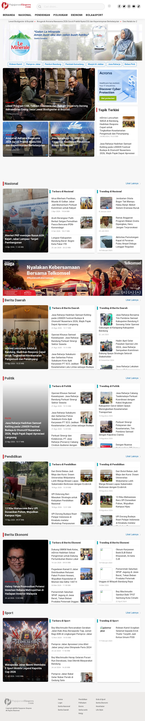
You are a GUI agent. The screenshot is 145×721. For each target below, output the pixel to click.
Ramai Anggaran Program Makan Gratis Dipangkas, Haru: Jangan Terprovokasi (127, 222)
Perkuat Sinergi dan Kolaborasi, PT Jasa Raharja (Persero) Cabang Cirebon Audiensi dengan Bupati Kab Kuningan (64, 443)
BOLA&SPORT (94, 15)
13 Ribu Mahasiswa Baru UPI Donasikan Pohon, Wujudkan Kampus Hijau (126, 501)
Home (60, 699)
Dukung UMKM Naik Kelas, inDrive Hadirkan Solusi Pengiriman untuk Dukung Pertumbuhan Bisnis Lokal (64, 556)
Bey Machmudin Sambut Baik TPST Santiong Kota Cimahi (127, 595)
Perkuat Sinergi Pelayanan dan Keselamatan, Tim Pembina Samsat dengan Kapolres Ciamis (117, 429)
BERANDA (9, 15)
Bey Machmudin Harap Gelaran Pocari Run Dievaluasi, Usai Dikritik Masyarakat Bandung (71, 662)
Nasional (11, 183)
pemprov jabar (33, 64)
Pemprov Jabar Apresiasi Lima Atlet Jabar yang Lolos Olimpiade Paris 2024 (71, 647)
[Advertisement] (72, 171)
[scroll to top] (137, 716)
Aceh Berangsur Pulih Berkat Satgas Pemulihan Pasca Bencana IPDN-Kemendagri (64, 224)
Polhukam (82, 703)
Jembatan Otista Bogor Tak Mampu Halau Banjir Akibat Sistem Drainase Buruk (127, 203)
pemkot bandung (53, 64)
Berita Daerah (15, 300)
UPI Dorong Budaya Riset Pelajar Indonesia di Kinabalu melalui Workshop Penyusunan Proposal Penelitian (64, 521)
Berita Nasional (64, 706)
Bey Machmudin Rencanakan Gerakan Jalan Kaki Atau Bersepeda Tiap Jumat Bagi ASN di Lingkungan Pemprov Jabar (71, 632)
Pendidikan (13, 456)
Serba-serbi (83, 710)
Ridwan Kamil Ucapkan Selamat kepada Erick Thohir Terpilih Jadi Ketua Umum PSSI (127, 632)
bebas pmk (130, 64)
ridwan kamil (15, 64)
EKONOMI (76, 15)
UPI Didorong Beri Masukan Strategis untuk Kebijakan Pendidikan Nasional (64, 501)
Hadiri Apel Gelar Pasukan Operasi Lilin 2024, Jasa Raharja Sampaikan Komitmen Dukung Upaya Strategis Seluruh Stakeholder (118, 348)
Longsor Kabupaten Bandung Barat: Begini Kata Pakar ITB (62, 242)
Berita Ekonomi (16, 534)
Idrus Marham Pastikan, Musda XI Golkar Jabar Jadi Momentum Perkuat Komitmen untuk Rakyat (64, 205)
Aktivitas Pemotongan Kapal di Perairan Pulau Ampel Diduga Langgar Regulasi (127, 242)
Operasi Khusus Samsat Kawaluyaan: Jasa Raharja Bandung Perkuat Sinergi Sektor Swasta (64, 341)
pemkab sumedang (74, 64)
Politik (9, 378)
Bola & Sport (100, 699)
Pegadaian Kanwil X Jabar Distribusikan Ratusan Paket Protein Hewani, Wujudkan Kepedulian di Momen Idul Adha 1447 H (64, 577)
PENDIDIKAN (42, 15)
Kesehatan (100, 706)
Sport (9, 613)
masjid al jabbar (96, 64)
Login (60, 703)
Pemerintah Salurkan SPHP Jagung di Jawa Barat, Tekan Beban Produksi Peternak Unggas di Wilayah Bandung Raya (64, 600)
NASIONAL (24, 15)
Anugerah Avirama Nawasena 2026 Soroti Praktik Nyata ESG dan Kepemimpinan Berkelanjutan (48, 21)
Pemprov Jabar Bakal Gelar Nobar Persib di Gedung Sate (62, 678)
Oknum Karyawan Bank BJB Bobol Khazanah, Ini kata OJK (125, 554)
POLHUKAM (60, 15)
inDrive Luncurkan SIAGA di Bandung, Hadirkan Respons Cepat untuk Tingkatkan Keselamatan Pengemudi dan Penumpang (114, 125)
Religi (81, 713)
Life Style (99, 710)
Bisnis (81, 706)
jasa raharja (114, 64)
